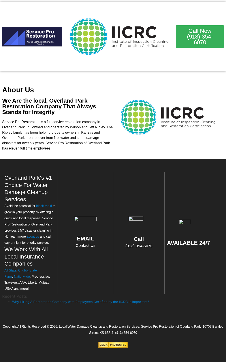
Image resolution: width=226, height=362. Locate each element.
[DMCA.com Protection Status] (113, 344)
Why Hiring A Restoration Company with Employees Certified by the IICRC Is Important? (80, 302)
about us (33, 236)
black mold (44, 206)
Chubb (23, 270)
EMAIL (85, 238)
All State (10, 270)
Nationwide (22, 276)
